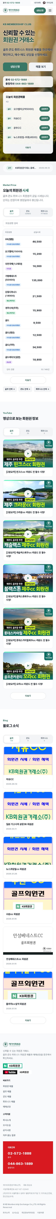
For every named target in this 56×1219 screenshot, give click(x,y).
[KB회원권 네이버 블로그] (12, 1065)
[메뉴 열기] (50, 10)
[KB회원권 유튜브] (17, 1072)
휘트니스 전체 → (42, 389)
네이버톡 (37, 3)
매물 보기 (41, 66)
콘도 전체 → (25, 389)
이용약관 (40, 1213)
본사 (11, 3)
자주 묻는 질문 (9, 1135)
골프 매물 (7, 1091)
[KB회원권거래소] (11, 10)
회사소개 (7, 1120)
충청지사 (20, 83)
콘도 (28, 212)
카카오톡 (49, 3)
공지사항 (7, 1130)
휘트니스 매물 (9, 1101)
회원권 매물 (8, 1086)
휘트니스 (44, 212)
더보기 (28, 147)
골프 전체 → (10, 389)
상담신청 (39, 10)
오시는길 (7, 1125)
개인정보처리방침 (28, 1213)
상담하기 (44, 109)
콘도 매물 (7, 1096)
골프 (12, 212)
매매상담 (7, 1106)
